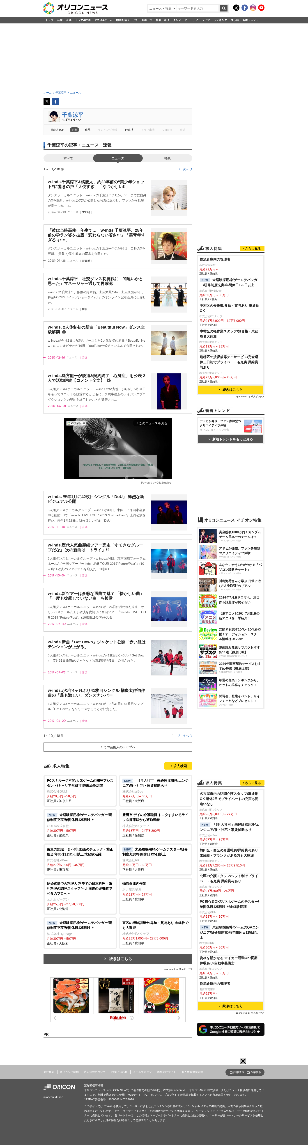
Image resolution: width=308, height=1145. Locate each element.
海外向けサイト (166, 1072)
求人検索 (180, 766)
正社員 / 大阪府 (155, 791)
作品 (87, 129)
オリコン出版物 (69, 1072)
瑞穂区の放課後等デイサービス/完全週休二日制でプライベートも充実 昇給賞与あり (229, 362)
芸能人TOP (57, 129)
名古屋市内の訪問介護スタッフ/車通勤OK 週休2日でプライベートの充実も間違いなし (229, 799)
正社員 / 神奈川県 (80, 791)
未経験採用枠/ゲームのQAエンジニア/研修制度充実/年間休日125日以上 (229, 932)
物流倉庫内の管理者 (215, 259)
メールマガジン (142, 1072)
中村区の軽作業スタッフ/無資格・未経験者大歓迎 (229, 333)
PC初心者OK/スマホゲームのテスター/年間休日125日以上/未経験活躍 (229, 904)
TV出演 (129, 129)
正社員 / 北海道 (79, 896)
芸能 (59, 20)
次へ (186, 169)
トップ (49, 20)
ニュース (118, 158)
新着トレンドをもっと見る (232, 439)
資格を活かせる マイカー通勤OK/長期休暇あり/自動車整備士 (228, 960)
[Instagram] (253, 8)
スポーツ (146, 20)
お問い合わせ (119, 1072)
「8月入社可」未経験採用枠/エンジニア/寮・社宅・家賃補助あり (229, 827)
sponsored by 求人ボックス (178, 969)
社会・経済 (162, 20)
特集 (167, 158)
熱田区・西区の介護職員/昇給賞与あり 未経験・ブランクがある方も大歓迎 (229, 852)
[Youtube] (261, 8)
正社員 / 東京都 (80, 859)
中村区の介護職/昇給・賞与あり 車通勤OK (229, 308)
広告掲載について (95, 1072)
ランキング (220, 20)
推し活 (235, 20)
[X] (236, 8)
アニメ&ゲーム (103, 20)
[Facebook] (244, 8)
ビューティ (191, 20)
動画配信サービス (127, 20)
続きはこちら (120, 959)
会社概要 (49, 1072)
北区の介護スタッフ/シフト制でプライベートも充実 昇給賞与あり (229, 878)
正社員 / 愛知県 (79, 825)
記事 (74, 129)
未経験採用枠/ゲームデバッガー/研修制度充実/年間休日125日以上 (228, 282)
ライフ (206, 20)
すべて (68, 158)
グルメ (177, 20)
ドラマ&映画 (83, 20)
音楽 (68, 20)
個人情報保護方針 (192, 1072)
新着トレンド (250, 20)
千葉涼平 (73, 115)
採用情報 (238, 1072)
